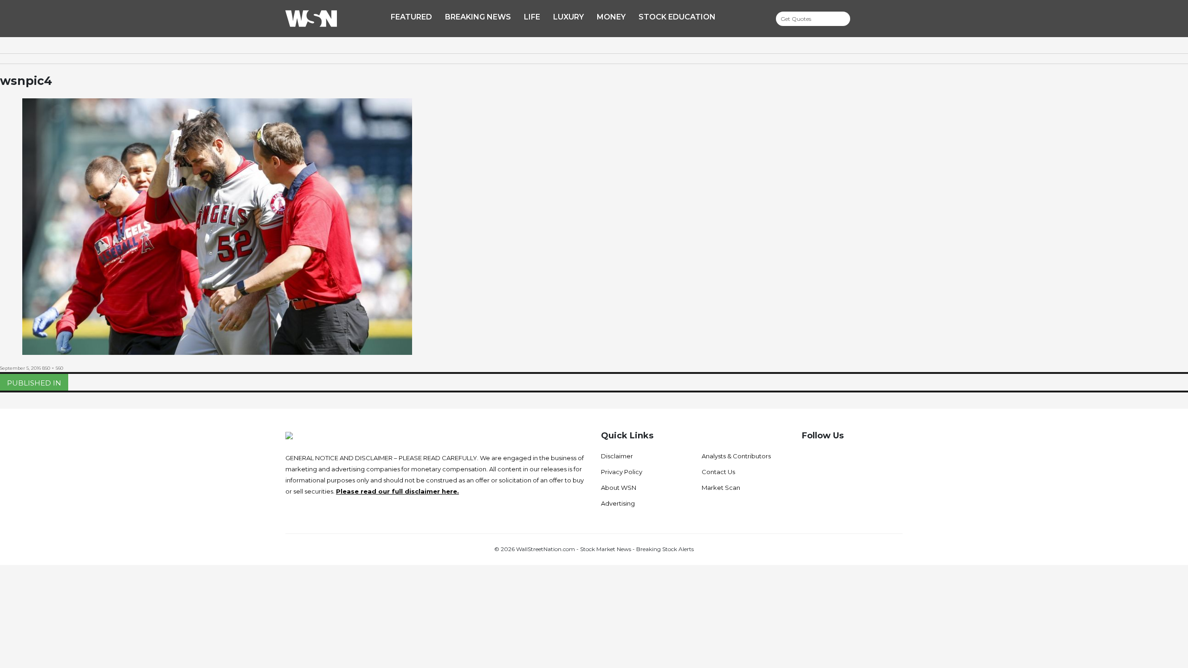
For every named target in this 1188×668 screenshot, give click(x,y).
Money (611, 17)
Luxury (568, 17)
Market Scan (721, 487)
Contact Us (718, 471)
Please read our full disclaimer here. (397, 491)
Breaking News (478, 17)
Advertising (618, 503)
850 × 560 (52, 368)
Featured (411, 17)
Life (532, 17)
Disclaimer (617, 456)
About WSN (618, 487)
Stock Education (677, 17)
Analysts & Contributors (736, 456)
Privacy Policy (621, 471)
